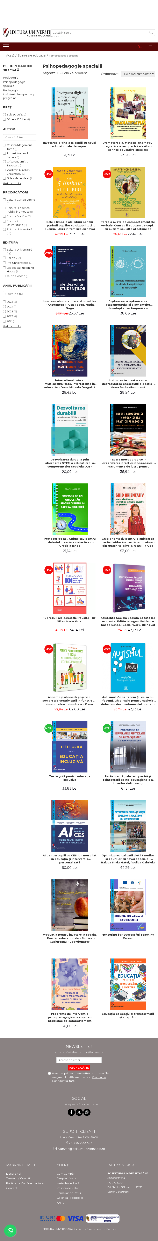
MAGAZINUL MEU (20, 1165)
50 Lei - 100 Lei (16, 119)
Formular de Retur (69, 1193)
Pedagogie (10, 77)
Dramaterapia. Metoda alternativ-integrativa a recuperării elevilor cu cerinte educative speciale (128, 146)
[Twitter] (79, 1112)
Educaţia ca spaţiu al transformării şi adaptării (128, 1015)
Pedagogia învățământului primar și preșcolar (19, 94)
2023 (10, 311)
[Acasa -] (23, 32)
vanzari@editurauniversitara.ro (81, 1149)
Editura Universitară (20, 229)
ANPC (61, 1202)
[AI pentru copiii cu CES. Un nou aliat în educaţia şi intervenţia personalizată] (69, 826)
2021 (9, 321)
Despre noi (13, 1173)
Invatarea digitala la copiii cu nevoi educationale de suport (69, 144)
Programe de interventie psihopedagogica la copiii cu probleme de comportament (70, 1017)
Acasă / (11, 55)
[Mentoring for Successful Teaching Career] (128, 905)
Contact (11, 1188)
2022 (10, 316)
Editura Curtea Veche (21, 199)
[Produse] (6, 48)
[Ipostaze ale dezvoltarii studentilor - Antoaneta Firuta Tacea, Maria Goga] (69, 271)
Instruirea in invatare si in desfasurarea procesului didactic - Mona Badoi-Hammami (128, 384)
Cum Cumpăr (66, 1173)
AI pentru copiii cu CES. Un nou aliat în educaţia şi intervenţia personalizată (69, 859)
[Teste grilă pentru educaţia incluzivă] (69, 746)
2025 (10, 301)
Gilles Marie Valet (18, 178)
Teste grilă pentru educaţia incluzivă (69, 778)
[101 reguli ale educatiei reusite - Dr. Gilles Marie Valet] (69, 588)
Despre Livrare (66, 1178)
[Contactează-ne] (140, 46)
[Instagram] (87, 1112)
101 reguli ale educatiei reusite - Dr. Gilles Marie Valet (69, 619)
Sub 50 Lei (14, 114)
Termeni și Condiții (18, 1178)
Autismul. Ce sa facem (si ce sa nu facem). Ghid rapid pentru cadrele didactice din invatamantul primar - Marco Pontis (128, 700)
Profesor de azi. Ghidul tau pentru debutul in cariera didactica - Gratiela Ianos (70, 542)
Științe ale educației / (33, 55)
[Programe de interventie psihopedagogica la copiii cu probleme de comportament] (69, 984)
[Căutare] (151, 32)
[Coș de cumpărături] (150, 46)
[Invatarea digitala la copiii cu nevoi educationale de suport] (69, 113)
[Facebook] (71, 1112)
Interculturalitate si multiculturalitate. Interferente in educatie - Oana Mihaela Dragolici (69, 384)
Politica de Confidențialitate (25, 1183)
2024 (10, 306)
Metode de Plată (68, 1183)
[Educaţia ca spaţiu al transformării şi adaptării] (128, 984)
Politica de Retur (68, 1188)
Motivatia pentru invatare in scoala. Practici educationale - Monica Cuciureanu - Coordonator (70, 938)
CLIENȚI (63, 1165)
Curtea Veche (16, 276)
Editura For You (17, 216)
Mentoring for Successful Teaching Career (127, 936)
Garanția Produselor (70, 1197)
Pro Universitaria (18, 262)
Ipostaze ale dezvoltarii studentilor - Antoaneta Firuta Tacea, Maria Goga (69, 304)
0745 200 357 (81, 1143)
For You (12, 257)
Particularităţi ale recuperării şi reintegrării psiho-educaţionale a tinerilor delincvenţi (128, 780)
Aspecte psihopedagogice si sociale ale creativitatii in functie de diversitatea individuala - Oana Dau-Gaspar (69, 700)
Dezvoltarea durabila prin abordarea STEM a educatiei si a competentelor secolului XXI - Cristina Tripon (69, 463)
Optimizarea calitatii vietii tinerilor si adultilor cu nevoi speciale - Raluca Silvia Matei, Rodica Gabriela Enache (128, 859)
